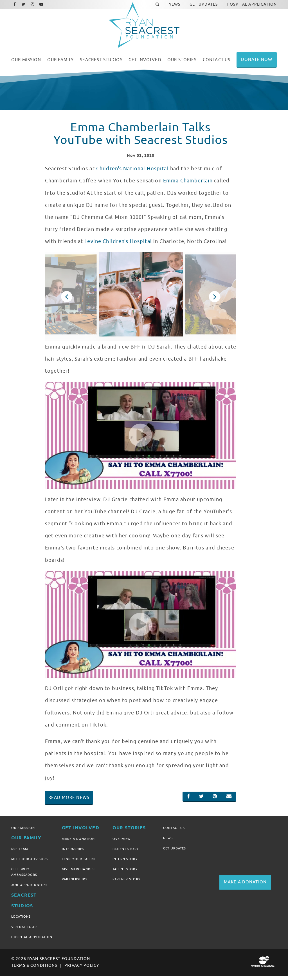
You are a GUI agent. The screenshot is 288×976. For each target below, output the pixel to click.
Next (214, 296)
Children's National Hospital (132, 169)
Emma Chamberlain (188, 181)
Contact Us (174, 828)
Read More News (68, 797)
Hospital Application (31, 937)
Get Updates (174, 848)
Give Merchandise (79, 869)
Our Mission (23, 828)
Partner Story (126, 879)
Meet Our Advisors (29, 859)
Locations (21, 916)
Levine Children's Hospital (118, 241)
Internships (73, 849)
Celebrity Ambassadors (24, 872)
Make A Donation (78, 839)
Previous (66, 296)
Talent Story (125, 869)
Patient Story (125, 849)
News (168, 838)
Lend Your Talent (79, 859)
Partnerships (74, 879)
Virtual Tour (24, 927)
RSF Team (19, 849)
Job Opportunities (29, 885)
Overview (121, 839)
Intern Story (125, 859)
